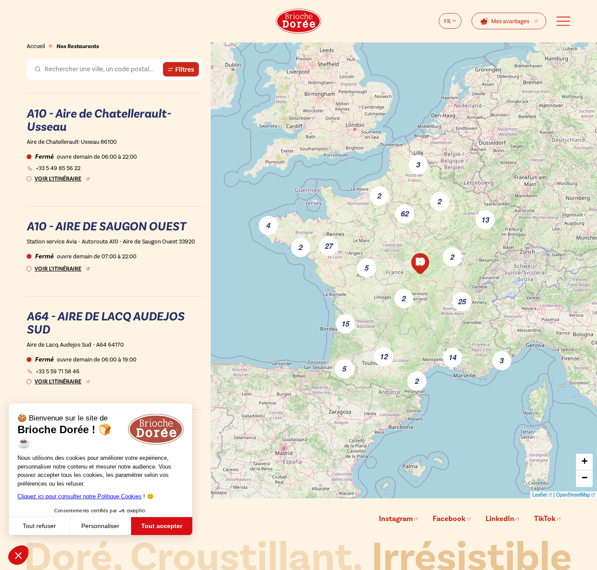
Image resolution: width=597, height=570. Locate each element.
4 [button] (268, 225)
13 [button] (485, 219)
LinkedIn (500, 519)
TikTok (544, 519)
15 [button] (345, 323)
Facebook (449, 519)
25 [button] (462, 301)
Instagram (396, 519)
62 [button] (405, 213)
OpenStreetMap (573, 494)
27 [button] (329, 245)
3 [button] (418, 164)
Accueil (36, 46)
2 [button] (379, 195)
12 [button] (384, 356)
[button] (420, 263)
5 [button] (344, 368)
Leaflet (539, 494)
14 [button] (452, 357)
